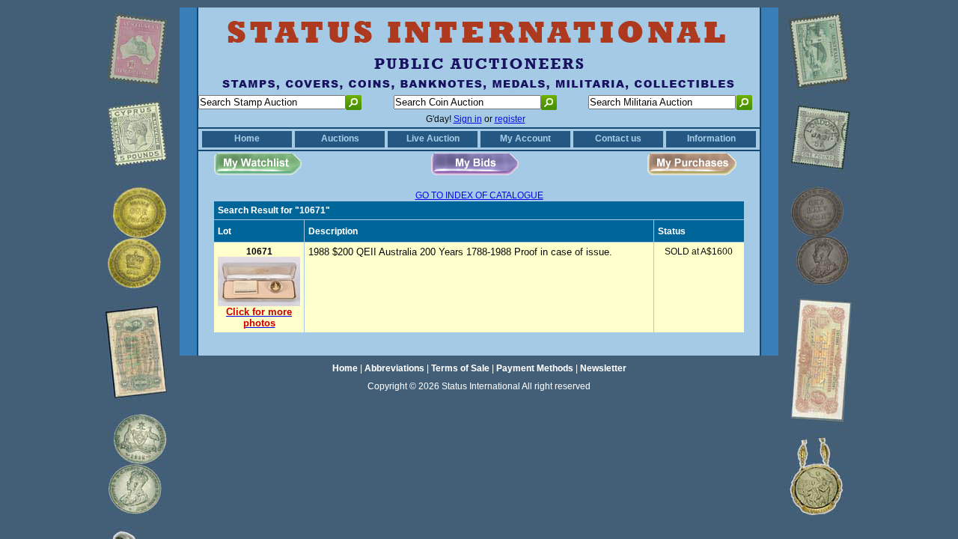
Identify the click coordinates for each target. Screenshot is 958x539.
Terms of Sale (460, 368)
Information (711, 138)
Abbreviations (394, 368)
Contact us (618, 138)
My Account (525, 138)
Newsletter (603, 368)
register (510, 119)
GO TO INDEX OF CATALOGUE (479, 195)
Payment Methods (534, 368)
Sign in (468, 119)
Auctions (340, 138)
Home (247, 138)
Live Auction (433, 138)
